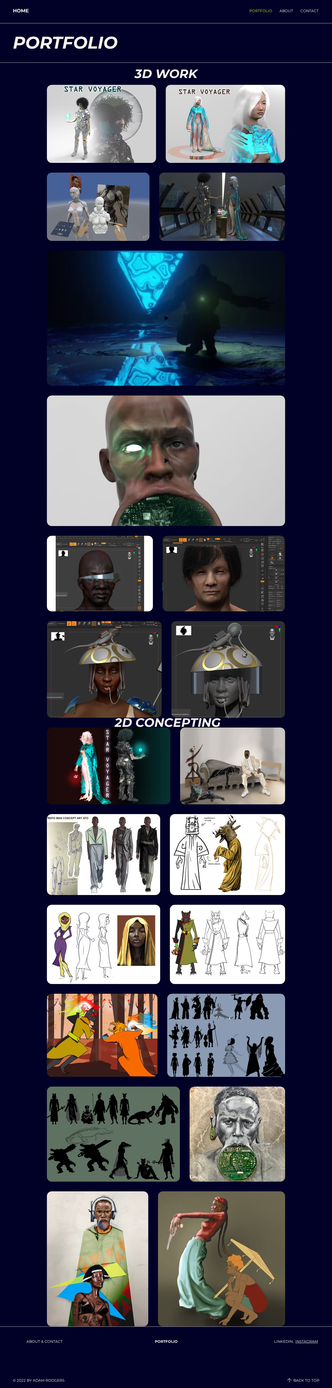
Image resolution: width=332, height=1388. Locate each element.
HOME (21, 11)
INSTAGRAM (306, 1341)
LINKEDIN (283, 1341)
